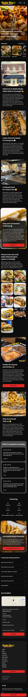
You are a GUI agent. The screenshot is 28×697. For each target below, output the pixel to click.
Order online (13, 634)
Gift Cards (4, 659)
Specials (4, 665)
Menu (20, 3)
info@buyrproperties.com (8, 625)
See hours (22, 630)
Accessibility (5, 678)
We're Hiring (5, 657)
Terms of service (6, 676)
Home (3, 649)
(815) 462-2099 (6, 623)
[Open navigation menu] (24, 3)
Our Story (4, 655)
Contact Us (5, 661)
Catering (4, 653)
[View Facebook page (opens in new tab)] (3, 685)
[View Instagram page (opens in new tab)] (5, 685)
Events (3, 663)
